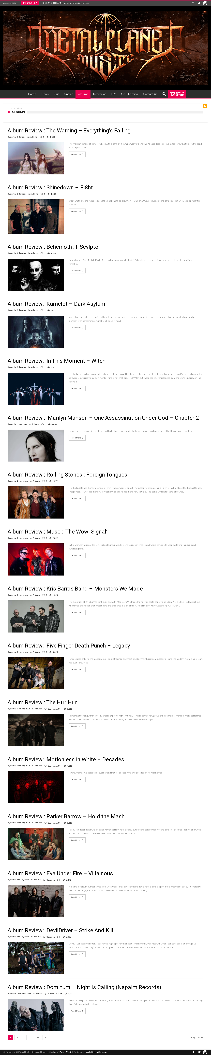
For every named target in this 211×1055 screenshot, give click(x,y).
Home (10, 108)
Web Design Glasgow (96, 1052)
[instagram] (205, 3)
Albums (33, 137)
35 (38, 1037)
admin (13, 137)
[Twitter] (199, 3)
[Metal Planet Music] (105, 10)
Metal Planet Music (62, 1052)
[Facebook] (193, 3)
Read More (76, 154)
